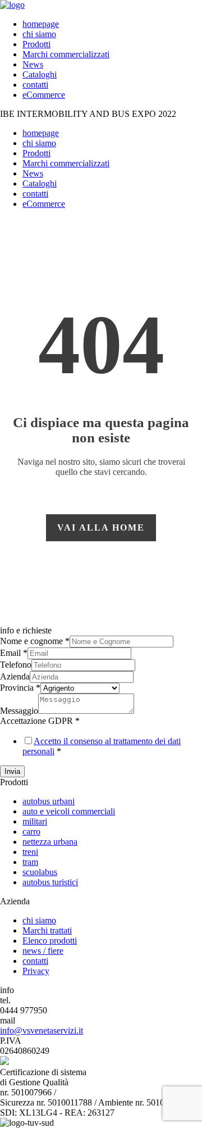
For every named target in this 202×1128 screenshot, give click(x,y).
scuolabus (39, 872)
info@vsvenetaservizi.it (41, 1030)
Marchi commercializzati (65, 54)
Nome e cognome (35, 641)
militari (34, 821)
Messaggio (19, 710)
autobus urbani (48, 801)
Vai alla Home (101, 527)
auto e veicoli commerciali (68, 811)
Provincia (20, 687)
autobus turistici (50, 882)
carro (31, 831)
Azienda (15, 676)
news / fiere (42, 950)
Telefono (15, 664)
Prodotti (36, 44)
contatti (35, 84)
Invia (12, 771)
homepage (40, 24)
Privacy (35, 971)
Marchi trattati (47, 930)
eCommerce (43, 94)
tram (30, 862)
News (32, 64)
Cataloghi (39, 74)
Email (13, 653)
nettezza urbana (49, 841)
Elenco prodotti (49, 940)
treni (30, 852)
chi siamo (39, 34)
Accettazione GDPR (40, 721)
